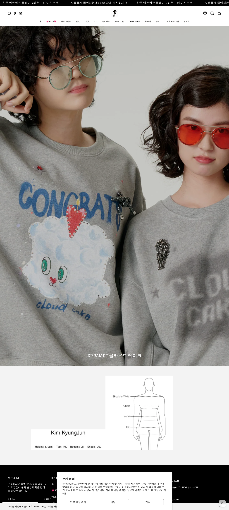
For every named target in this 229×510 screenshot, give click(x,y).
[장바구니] (219, 13)
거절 (147, 502)
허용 (112, 502)
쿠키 (49, 506)
